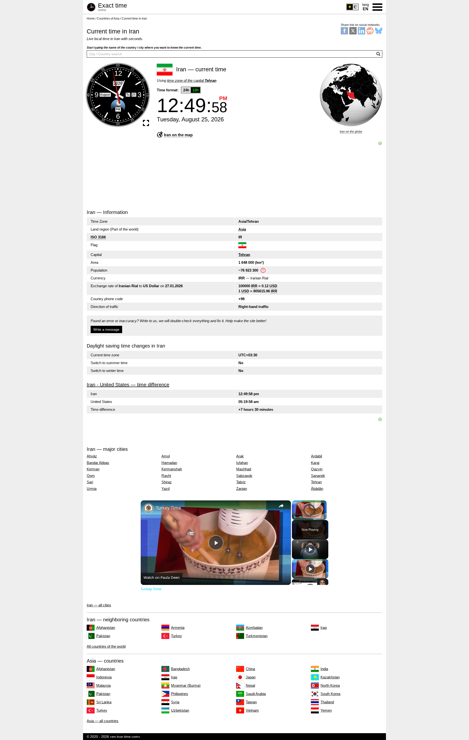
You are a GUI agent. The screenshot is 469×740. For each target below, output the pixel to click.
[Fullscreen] (324, 517)
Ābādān (317, 489)
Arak (240, 456)
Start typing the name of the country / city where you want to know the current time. (144, 47)
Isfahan (242, 463)
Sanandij (318, 476)
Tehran (244, 255)
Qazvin (316, 469)
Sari (90, 482)
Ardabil (316, 456)
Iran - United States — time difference (128, 384)
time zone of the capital (191, 80)
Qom (91, 476)
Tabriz (241, 482)
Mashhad (243, 469)
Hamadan (169, 463)
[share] (281, 505)
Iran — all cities (99, 605)
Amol (165, 456)
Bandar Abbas (98, 463)
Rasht (166, 476)
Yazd (165, 489)
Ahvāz (92, 456)
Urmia (91, 489)
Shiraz (166, 482)
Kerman (93, 469)
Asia (242, 229)
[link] (148, 508)
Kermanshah (171, 469)
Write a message (106, 329)
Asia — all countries (102, 721)
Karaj (315, 463)
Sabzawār (244, 476)
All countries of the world (106, 646)
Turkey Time (168, 508)
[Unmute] (301, 517)
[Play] (295, 517)
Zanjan (241, 489)
